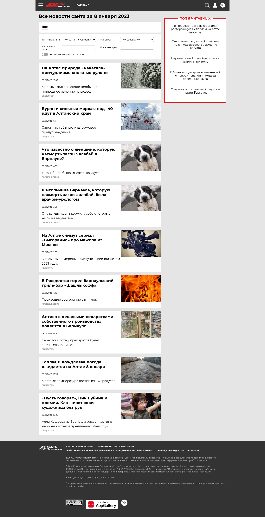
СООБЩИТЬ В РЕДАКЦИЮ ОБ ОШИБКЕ (178, 450)
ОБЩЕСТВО (48, 96)
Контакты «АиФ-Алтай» (80, 446)
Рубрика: (105, 39)
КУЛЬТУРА (47, 268)
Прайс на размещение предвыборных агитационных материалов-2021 (109, 450)
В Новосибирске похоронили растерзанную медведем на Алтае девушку (195, 29)
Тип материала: (51, 39)
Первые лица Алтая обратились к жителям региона (195, 60)
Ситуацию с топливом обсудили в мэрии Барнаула (195, 91)
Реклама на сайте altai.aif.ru (116, 446)
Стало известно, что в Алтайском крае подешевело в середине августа (195, 45)
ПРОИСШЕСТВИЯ (50, 177)
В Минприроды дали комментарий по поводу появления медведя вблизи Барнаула (195, 76)
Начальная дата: (48, 48)
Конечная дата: (109, 47)
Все (45, 27)
